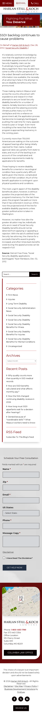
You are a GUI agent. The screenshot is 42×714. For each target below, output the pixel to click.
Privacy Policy (30, 686)
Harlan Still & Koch (20, 45)
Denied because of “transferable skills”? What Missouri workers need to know (20, 420)
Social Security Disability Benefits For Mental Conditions (20, 340)
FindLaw (21, 692)
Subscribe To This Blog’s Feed (20, 437)
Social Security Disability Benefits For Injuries (18, 333)
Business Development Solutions (19, 689)
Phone (7, 520)
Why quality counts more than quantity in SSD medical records (19, 378)
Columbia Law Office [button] (20, 652)
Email (6, 494)
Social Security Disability (17, 48)
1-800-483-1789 (18, 630)
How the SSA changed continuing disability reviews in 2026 (20, 399)
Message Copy (11, 533)
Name (7, 469)
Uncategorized (15, 346)
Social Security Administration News (20, 309)
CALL (36, 3)
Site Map (19, 686)
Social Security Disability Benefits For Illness (18, 325)
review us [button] (21, 708)
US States (8, 507)
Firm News (13, 295)
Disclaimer (8, 552)
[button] (7, 3)
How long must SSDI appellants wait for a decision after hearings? (19, 409)
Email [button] (22, 3)
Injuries (11, 299)
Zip (5, 482)
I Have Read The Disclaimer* (19, 558)
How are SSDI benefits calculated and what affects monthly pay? (19, 389)
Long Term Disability (17, 304)
